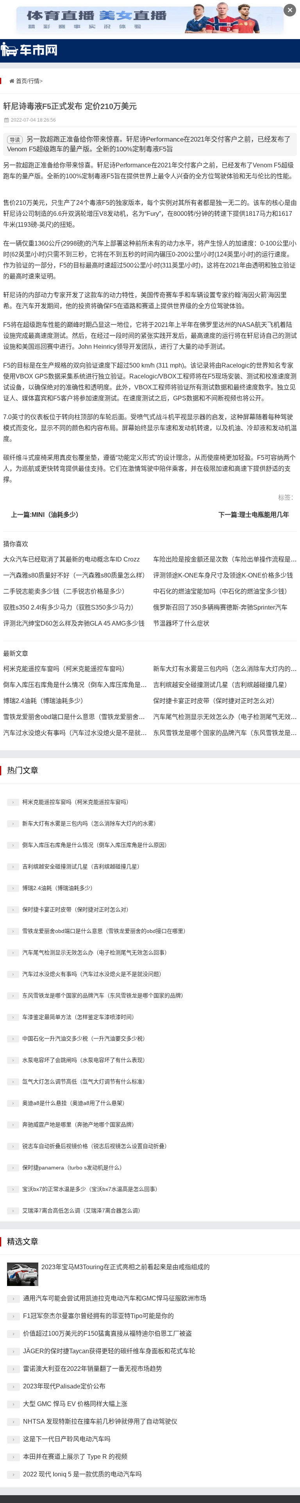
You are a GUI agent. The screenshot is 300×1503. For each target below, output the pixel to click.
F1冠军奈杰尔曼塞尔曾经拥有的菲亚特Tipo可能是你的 (98, 1316)
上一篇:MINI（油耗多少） (46, 514)
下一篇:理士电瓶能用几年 (253, 514)
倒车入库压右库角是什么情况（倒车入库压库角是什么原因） (87, 685)
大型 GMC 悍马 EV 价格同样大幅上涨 (75, 1404)
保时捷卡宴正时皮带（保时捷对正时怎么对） (215, 701)
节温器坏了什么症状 (181, 623)
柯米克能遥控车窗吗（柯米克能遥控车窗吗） (65, 668)
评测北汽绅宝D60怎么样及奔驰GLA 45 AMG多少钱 (74, 623)
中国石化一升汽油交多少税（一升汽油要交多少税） (85, 1038)
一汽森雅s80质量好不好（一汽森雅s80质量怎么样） (75, 575)
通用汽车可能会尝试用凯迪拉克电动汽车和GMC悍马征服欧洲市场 (114, 1298)
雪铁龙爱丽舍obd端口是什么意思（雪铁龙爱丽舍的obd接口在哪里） (98, 717)
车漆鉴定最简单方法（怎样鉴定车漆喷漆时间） (79, 1017)
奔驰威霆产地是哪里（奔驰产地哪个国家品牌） (79, 1124)
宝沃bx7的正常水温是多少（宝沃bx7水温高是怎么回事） (91, 1189)
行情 (34, 81)
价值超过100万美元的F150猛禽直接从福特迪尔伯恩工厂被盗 (107, 1333)
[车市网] (29, 49)
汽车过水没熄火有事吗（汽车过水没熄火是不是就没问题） (84, 733)
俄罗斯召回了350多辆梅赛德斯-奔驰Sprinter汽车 (220, 607)
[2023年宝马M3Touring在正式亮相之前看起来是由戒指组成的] (22, 1274)
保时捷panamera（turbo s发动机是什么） (73, 1167)
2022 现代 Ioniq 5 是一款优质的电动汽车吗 (82, 1474)
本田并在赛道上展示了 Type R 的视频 (75, 1456)
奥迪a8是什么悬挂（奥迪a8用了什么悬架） (75, 1103)
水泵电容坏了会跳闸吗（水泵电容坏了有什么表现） (85, 1060)
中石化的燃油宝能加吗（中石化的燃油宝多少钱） (222, 591)
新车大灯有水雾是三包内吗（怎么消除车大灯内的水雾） (90, 823)
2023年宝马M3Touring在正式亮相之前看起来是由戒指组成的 (125, 1267)
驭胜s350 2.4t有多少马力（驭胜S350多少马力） (70, 607)
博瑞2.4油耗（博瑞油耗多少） (45, 701)
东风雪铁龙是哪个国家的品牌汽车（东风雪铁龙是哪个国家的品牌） (104, 995)
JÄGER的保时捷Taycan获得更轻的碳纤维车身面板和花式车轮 (109, 1351)
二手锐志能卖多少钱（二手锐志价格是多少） (65, 591)
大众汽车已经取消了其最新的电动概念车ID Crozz (71, 559)
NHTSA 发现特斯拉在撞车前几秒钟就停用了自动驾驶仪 (100, 1421)
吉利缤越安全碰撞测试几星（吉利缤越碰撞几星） (222, 685)
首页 (21, 81)
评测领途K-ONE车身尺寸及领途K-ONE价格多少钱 (223, 575)
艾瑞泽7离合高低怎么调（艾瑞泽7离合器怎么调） (82, 1210)
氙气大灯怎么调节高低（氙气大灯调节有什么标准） (85, 1081)
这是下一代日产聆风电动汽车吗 (67, 1439)
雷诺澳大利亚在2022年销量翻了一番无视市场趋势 (92, 1368)
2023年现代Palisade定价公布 (64, 1386)
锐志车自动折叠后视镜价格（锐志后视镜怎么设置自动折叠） (96, 1146)
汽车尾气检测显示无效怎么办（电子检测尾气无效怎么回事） (96, 952)
